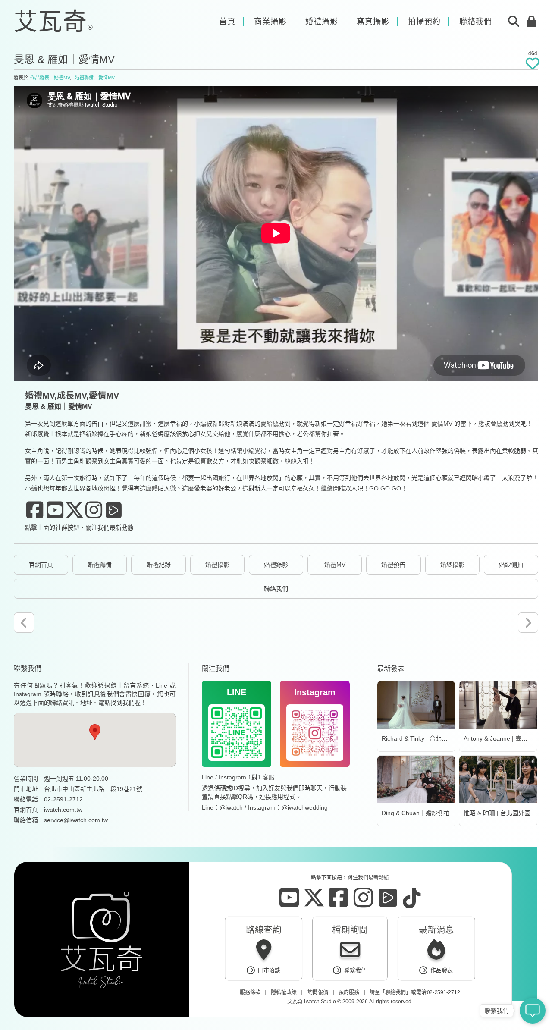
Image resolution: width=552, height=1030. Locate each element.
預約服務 (349, 992)
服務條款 (250, 992)
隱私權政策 (284, 992)
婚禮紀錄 (159, 564)
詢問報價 (317, 992)
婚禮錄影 (276, 564)
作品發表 (39, 77)
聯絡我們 (276, 588)
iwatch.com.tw (63, 809)
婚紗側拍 (511, 564)
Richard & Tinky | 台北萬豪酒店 (424, 738)
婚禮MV (62, 77)
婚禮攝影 (217, 564)
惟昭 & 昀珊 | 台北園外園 (497, 813)
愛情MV (106, 77)
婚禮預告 (393, 564)
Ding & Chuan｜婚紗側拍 (416, 813)
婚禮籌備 (84, 77)
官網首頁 (41, 564)
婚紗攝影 (452, 564)
